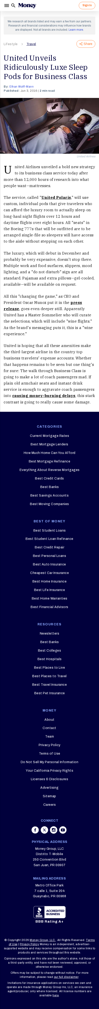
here (55, 995)
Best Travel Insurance (49, 684)
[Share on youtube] (63, 830)
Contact (49, 728)
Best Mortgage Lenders (49, 444)
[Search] (13, 5)
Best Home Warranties (49, 598)
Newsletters (49, 633)
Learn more (76, 29)
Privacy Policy (50, 745)
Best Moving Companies (49, 504)
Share (88, 44)
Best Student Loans (49, 530)
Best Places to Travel (49, 676)
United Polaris (56, 197)
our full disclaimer (66, 977)
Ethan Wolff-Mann (21, 86)
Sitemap (49, 796)
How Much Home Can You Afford (50, 453)
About (49, 719)
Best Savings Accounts (49, 495)
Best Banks (49, 487)
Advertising (49, 787)
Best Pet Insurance (49, 693)
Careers (49, 804)
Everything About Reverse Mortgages (50, 470)
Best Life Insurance (49, 590)
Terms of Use (49, 753)
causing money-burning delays (44, 395)
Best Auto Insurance (49, 564)
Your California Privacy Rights (49, 770)
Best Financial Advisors (49, 607)
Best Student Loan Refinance (49, 539)
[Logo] (27, 5)
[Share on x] (44, 830)
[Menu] (7, 5)
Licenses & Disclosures (49, 779)
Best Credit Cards (49, 478)
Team (49, 736)
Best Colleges (49, 650)
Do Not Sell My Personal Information (50, 762)
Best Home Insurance (49, 581)
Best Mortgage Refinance (49, 461)
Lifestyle (11, 44)
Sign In (87, 5)
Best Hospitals (50, 659)
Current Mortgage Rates (49, 436)
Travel (31, 44)
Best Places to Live (49, 667)
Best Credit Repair (49, 547)
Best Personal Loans (49, 556)
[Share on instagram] (53, 830)
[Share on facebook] (35, 830)
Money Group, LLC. (43, 940)
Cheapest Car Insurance (49, 573)
